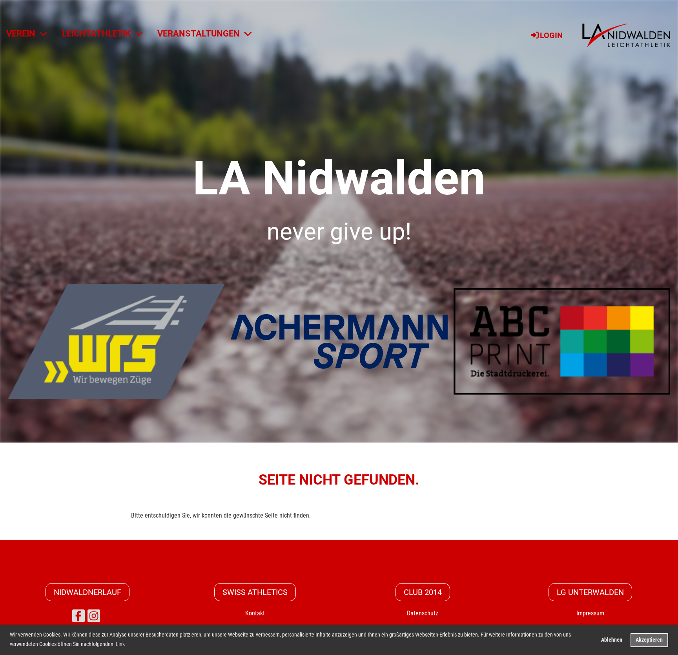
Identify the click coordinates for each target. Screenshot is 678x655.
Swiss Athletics (255, 592)
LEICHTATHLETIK (96, 33)
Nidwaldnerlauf (87, 592)
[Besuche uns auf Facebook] (78, 617)
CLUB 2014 (423, 592)
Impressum (590, 613)
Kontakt (255, 613)
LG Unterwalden (590, 592)
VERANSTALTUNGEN (198, 33)
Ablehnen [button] (611, 640)
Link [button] (120, 644)
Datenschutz (422, 613)
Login (551, 35)
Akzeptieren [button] (649, 640)
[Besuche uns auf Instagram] (93, 617)
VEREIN (20, 33)
